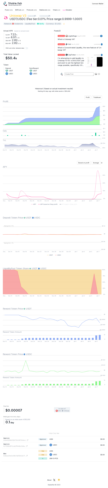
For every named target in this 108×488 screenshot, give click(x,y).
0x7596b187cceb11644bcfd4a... (14, 446)
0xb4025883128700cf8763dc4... (15, 440)
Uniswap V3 (18, 15)
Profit (88, 97)
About (49, 480)
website (31, 16)
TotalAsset (97, 97)
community (44, 16)
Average (96, 163)
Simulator (67, 10)
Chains (56, 10)
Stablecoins (44, 10)
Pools (9, 10)
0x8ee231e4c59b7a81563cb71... (14, 456)
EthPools (19, 10)
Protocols (32, 10)
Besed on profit (83, 163)
